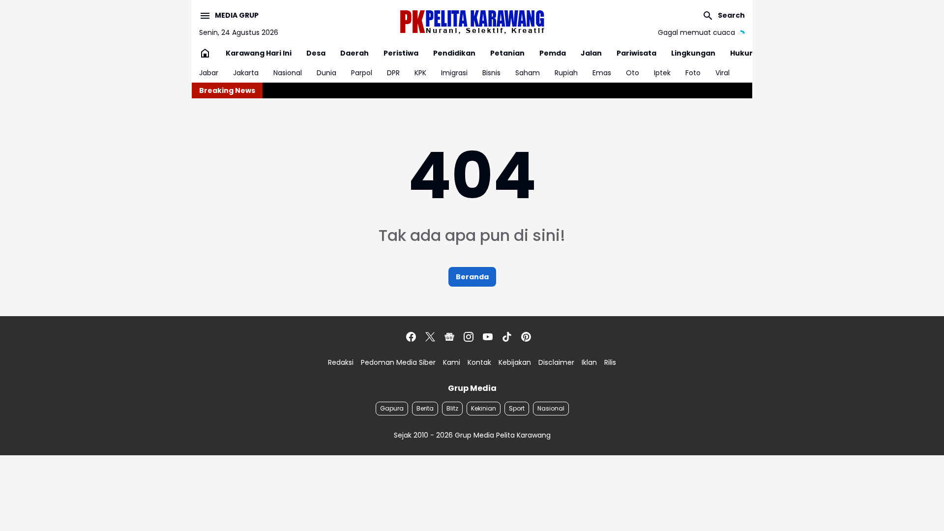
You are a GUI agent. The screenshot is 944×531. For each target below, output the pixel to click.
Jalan (591, 53)
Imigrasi (454, 73)
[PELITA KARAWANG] (472, 21)
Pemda (552, 53)
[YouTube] (488, 337)
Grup (464, 435)
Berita (425, 408)
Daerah (354, 53)
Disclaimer (556, 362)
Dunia (326, 73)
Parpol (361, 73)
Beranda (472, 277)
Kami (451, 362)
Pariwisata (636, 53)
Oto (632, 73)
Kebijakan (515, 362)
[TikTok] (507, 337)
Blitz (452, 408)
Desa (315, 53)
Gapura (392, 408)
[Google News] (449, 337)
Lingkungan (693, 53)
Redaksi (341, 362)
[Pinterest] (526, 337)
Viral (722, 73)
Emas (601, 73)
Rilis (610, 362)
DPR (393, 73)
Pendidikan (454, 53)
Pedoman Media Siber (398, 362)
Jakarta (246, 73)
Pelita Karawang (523, 435)
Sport (517, 408)
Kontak (479, 362)
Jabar (208, 73)
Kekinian (483, 408)
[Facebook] (411, 337)
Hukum (743, 53)
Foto (693, 73)
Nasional (287, 73)
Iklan (589, 362)
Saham (527, 73)
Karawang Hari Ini (259, 53)
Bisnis (491, 73)
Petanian (507, 53)
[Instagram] (468, 337)
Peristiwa (401, 53)
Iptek (662, 73)
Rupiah (566, 73)
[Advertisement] (265, 475)
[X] (430, 337)
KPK (420, 73)
